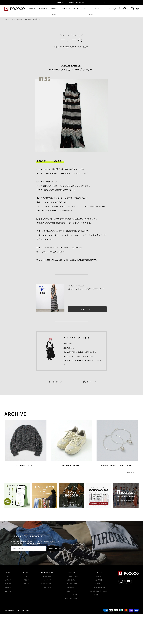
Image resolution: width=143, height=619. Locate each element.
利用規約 (98, 584)
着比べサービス (72, 591)
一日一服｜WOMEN (16, 19)
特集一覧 (8, 584)
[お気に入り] (115, 9)
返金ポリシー (98, 595)
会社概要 (98, 576)
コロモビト (8, 591)
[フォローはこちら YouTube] (137, 8)
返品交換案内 (71, 587)
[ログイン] (119, 8)
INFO (86, 8)
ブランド (8, 580)
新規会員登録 (47, 576)
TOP (5, 19)
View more (131, 473)
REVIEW (96, 8)
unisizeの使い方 (72, 595)
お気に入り (47, 587)
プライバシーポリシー (98, 587)
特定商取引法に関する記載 (98, 591)
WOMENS (42, 8)
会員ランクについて (47, 584)
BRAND (53, 8)
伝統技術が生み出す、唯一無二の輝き (117, 465)
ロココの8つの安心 (72, 576)
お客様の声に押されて (71, 465)
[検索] (110, 8)
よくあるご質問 (72, 584)
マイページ (47, 580)
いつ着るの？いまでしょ (26, 465)
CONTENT (65, 8)
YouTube (8, 587)
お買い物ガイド (72, 580)
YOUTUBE (77, 8)
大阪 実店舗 (98, 580)
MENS (31, 8)
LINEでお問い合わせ (71, 598)
